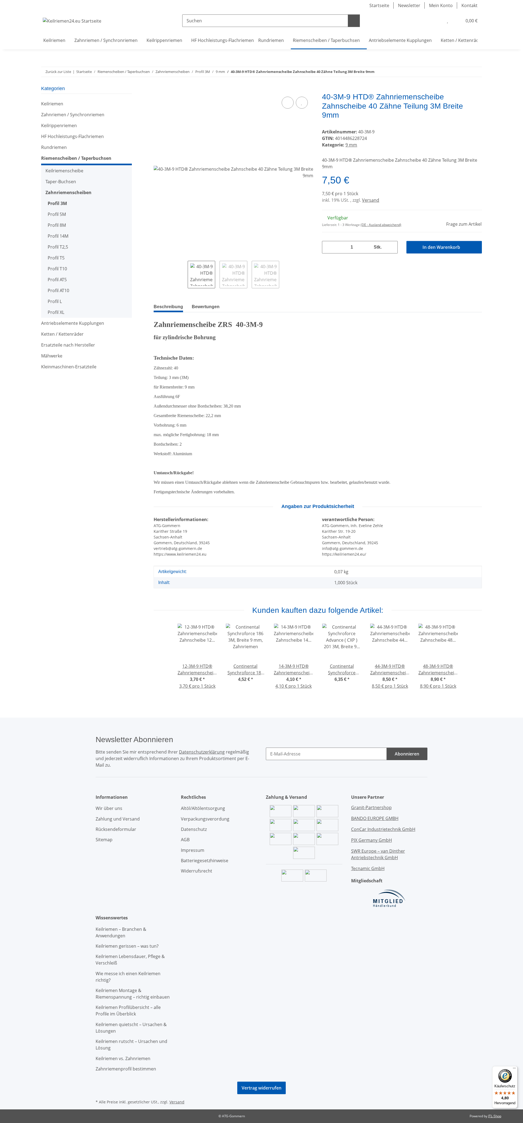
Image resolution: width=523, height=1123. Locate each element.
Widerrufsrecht (196, 871)
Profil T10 (57, 269)
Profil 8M (57, 225)
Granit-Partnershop (371, 807)
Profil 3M (57, 203)
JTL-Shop (494, 1116)
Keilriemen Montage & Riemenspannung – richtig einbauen (133, 993)
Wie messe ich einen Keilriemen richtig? (128, 977)
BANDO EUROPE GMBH (375, 818)
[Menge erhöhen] (391, 247)
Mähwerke (51, 356)
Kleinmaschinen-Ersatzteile (68, 367)
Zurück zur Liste (58, 71)
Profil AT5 (57, 280)
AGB (185, 840)
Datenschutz (194, 829)
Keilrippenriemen (59, 125)
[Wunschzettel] (447, 20)
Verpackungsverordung (205, 819)
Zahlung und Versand (118, 819)
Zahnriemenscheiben (68, 192)
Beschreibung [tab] (168, 306)
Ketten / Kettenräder (62, 334)
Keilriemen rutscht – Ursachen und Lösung (131, 1044)
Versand (370, 200)
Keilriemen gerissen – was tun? (127, 946)
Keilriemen (52, 104)
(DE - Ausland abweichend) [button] (381, 224)
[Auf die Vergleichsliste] (288, 103)
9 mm (351, 145)
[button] (436, 20)
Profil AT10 (58, 290)
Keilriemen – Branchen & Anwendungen (121, 932)
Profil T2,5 (58, 247)
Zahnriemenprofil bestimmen (126, 1069)
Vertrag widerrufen (261, 1088)
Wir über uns (109, 808)
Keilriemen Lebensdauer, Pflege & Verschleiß (130, 959)
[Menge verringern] (328, 247)
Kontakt (469, 5)
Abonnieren (407, 754)
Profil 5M (57, 214)
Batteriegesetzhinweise (204, 861)
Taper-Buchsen (60, 182)
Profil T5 (56, 258)
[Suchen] (354, 20)
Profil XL (56, 312)
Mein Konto (441, 5)
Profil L (55, 301)
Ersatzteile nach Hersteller (68, 345)
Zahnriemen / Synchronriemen (72, 115)
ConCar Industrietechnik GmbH (383, 829)
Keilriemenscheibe (64, 171)
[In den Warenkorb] (158, 89)
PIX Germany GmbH (371, 840)
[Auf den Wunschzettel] (302, 103)
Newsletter (409, 5)
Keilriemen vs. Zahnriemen (123, 1058)
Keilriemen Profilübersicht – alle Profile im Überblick (128, 1010)
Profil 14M (58, 236)
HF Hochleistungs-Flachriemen (72, 136)
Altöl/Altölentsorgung (203, 808)
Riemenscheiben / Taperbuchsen (76, 158)
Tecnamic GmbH (368, 868)
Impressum (192, 850)
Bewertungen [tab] (206, 306)
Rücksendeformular (116, 829)
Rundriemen (54, 147)
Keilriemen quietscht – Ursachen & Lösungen (131, 1027)
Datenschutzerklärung (202, 752)
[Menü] (514, 1069)
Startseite (379, 5)
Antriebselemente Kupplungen (72, 323)
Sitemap (104, 840)
